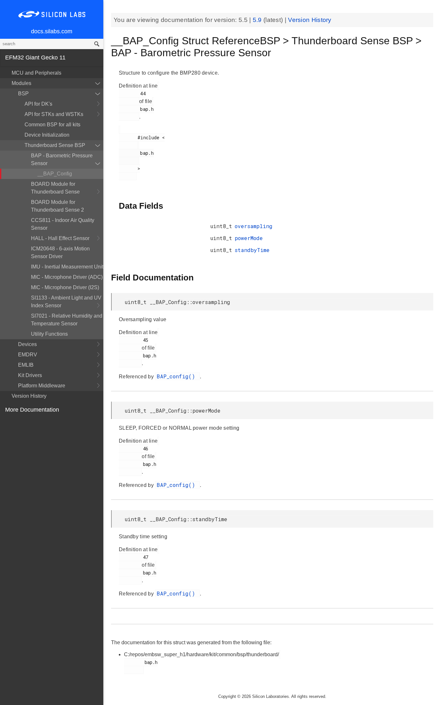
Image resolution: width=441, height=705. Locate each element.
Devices (27, 344)
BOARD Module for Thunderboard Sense (55, 188)
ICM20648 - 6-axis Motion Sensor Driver (60, 252)
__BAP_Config (54, 173)
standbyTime (252, 250)
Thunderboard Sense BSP (55, 145)
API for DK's (38, 104)
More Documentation (32, 409)
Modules (21, 83)
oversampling (253, 226)
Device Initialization (47, 135)
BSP (23, 93)
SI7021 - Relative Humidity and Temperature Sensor (66, 319)
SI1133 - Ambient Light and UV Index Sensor (66, 301)
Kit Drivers (30, 375)
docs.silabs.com (51, 31)
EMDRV (27, 354)
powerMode (249, 238)
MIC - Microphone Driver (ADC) (67, 277)
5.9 (258, 19)
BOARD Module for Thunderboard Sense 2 (57, 206)
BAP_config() (177, 376)
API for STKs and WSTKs (54, 114)
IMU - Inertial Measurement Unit (67, 266)
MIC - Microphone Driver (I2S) (65, 287)
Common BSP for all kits (52, 124)
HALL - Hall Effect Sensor (60, 238)
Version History (29, 396)
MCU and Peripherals (36, 73)
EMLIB (26, 365)
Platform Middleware (41, 385)
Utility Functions (49, 334)
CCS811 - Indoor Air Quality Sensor (62, 224)
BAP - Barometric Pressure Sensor (62, 159)
